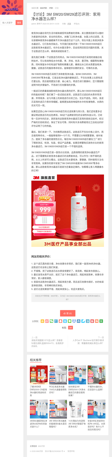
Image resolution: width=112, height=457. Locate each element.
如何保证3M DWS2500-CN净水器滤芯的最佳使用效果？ (76, 391)
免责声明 (71, 451)
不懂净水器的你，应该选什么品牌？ (96, 388)
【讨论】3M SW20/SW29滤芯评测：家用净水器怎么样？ (65, 16)
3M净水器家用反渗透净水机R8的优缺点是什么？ (38, 423)
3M (70, 327)
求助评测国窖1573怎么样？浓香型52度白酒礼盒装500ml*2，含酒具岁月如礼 (47, 343)
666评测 (11, 7)
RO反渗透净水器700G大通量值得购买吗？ (57, 389)
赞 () (69, 313)
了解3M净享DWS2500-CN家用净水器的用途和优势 (38, 391)
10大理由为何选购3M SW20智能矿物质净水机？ (77, 423)
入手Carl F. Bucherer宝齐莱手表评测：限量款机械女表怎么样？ (88, 342)
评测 (51, 8)
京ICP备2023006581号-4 (55, 451)
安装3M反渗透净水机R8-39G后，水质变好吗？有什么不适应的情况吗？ (96, 425)
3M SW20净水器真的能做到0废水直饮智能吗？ (58, 423)
